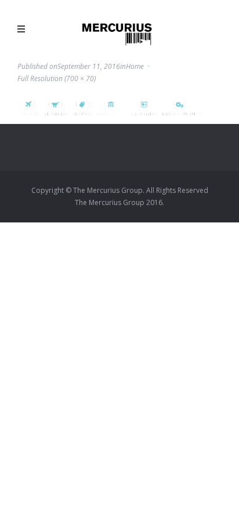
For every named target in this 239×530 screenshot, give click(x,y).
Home (135, 66)
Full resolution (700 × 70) (56, 78)
